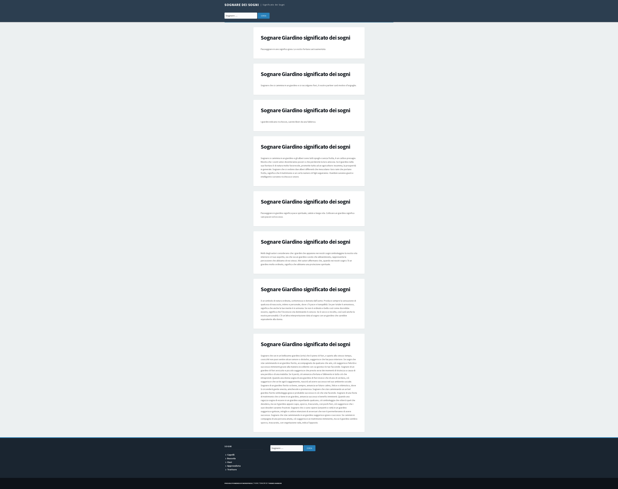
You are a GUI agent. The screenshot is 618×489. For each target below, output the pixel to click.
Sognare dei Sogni (242, 4)
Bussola (231, 458)
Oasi (229, 462)
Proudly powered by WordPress (239, 483)
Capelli (230, 454)
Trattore (232, 469)
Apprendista (234, 465)
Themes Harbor (275, 483)
